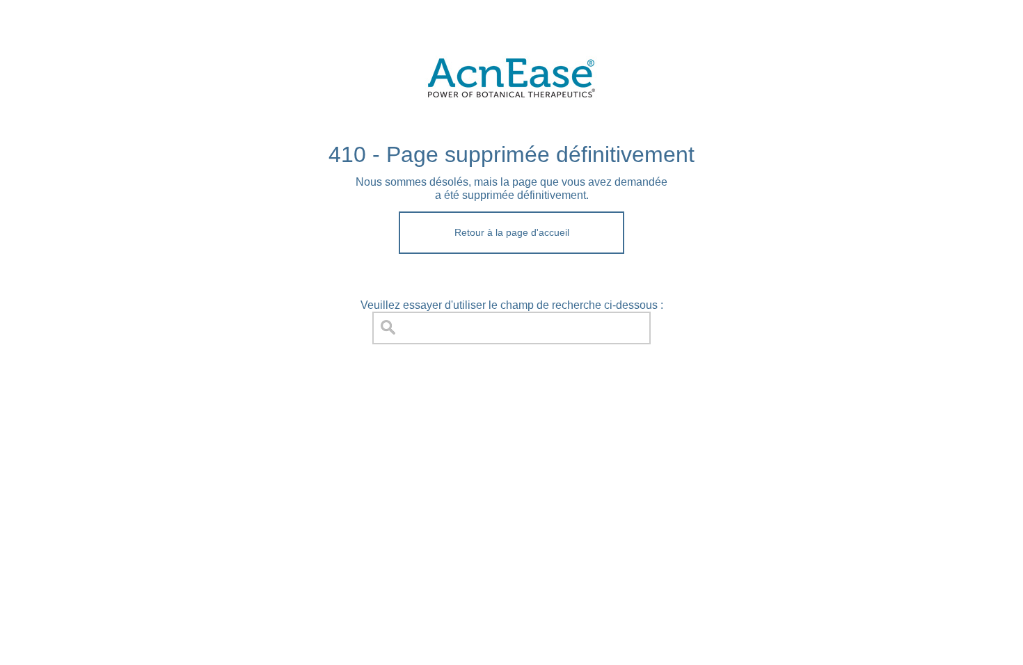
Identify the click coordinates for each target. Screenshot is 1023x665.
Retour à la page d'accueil (511, 232)
